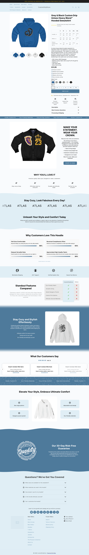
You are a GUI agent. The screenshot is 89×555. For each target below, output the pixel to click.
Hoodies (30, 527)
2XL (71, 88)
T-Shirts (30, 529)
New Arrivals (31, 522)
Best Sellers (31, 524)
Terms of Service (50, 522)
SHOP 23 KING (70, 163)
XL (66, 88)
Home (29, 519)
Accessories (31, 537)
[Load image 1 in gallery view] (16, 55)
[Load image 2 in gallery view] (22, 55)
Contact (30, 544)
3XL (76, 88)
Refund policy (49, 524)
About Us (30, 542)
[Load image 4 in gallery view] (35, 55)
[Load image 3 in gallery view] (29, 55)
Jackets (30, 534)
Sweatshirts (31, 532)
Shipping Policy (50, 527)
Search (47, 519)
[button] (73, 7)
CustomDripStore (42, 553)
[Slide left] (11, 55)
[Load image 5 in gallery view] (42, 55)
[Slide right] (46, 55)
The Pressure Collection (34, 539)
